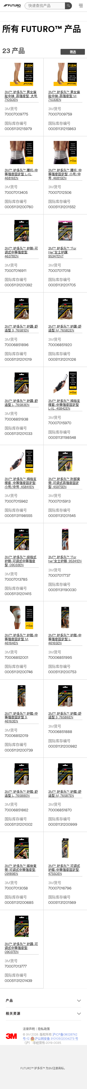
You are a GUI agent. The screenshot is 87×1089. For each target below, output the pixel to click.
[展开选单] (81, 6)
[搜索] (68, 5)
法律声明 (29, 1029)
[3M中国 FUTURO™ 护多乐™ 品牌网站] (12, 6)
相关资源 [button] (13, 1014)
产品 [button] (9, 1001)
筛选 (73, 52)
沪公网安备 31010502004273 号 (56, 1038)
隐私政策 (44, 1029)
